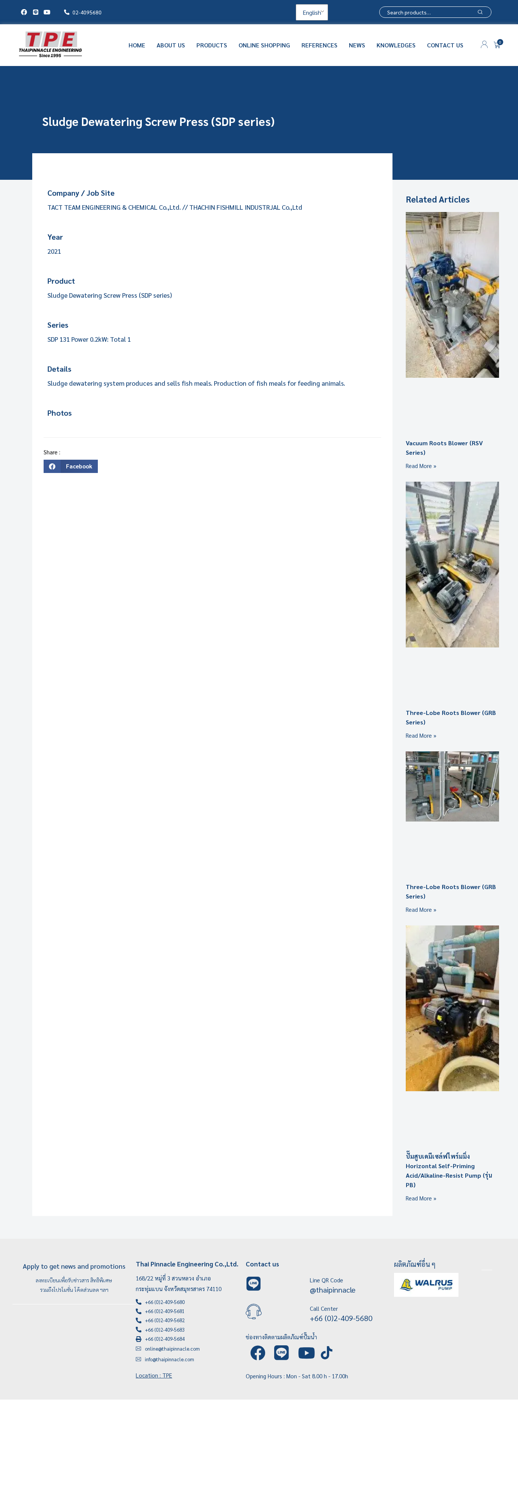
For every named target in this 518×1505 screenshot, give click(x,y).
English (311, 12)
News (357, 45)
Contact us (445, 45)
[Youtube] (47, 12)
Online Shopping (264, 45)
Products (211, 45)
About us (171, 45)
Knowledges (396, 45)
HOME (137, 45)
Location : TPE (154, 1375)
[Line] (35, 12)
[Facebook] (24, 12)
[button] (71, 466)
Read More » (421, 465)
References (319, 45)
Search (480, 12)
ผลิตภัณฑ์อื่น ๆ (415, 1264)
